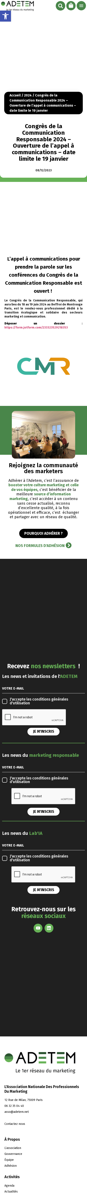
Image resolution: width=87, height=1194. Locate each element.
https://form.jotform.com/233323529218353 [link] (36, 327)
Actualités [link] (11, 1191)
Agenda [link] (9, 1185)
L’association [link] (12, 1148)
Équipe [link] (9, 1160)
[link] (5, 16)
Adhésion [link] (10, 1166)
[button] (60, 6)
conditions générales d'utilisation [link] (39, 701)
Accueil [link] (15, 95)
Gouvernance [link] (13, 1154)
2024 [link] (28, 95)
